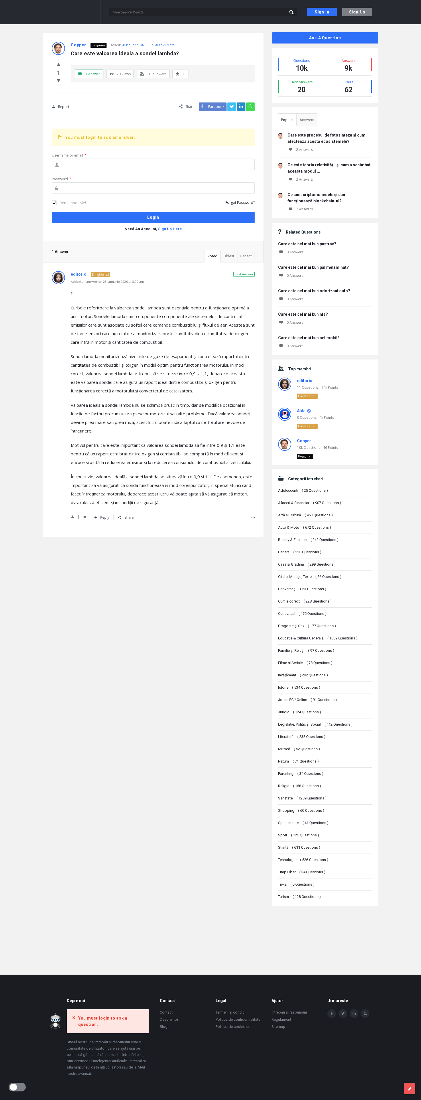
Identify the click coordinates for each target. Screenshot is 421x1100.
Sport (298, 835)
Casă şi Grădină (307, 564)
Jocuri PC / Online (307, 700)
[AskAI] (72, 12)
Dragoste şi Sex (307, 626)
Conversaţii (302, 589)
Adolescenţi (303, 490)
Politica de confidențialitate (238, 1019)
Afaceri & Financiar (309, 503)
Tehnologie (303, 860)
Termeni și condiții (230, 1012)
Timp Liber (301, 872)
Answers (307, 120)
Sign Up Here (170, 229)
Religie (299, 786)
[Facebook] (331, 1013)
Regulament (281, 1019)
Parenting (300, 773)
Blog (164, 1026)
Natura (298, 761)
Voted (212, 256)
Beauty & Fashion (308, 540)
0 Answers (295, 252)
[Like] (58, 64)
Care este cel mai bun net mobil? (309, 337)
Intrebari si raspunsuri (289, 1012)
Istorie (299, 687)
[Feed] (365, 1013)
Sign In (322, 12)
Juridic (299, 712)
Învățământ (303, 675)
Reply (104, 517)
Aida (301, 410)
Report (63, 106)
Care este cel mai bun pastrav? (307, 244)
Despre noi (169, 1019)
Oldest (228, 256)
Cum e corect (305, 601)
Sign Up (357, 12)
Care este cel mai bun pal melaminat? (313, 267)
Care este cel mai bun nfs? (303, 314)
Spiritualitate (303, 823)
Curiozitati (302, 613)
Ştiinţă (299, 847)
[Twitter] (343, 1013)
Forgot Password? (240, 202)
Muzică (299, 749)
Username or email (69, 155)
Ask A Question (325, 37)
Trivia (296, 884)
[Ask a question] (409, 1088)
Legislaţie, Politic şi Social (315, 724)
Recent (246, 256)
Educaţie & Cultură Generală (317, 638)
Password (61, 179)
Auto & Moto (165, 45)
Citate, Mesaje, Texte (309, 576)
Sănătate (302, 798)
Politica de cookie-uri (233, 1026)
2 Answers (304, 149)
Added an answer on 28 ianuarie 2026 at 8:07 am (107, 281)
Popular (287, 120)
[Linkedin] (354, 1013)
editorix (304, 380)
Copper (304, 441)
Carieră (299, 552)
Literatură (301, 736)
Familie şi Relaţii (306, 650)
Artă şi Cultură (305, 515)
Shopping (301, 810)
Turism (299, 896)
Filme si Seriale (305, 663)
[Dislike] (58, 80)
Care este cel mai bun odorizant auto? (314, 291)
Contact (166, 1012)
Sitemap (278, 1026)
